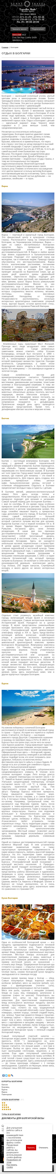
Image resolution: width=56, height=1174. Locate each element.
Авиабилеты (17, 40)
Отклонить (43, 1148)
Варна (4, 1092)
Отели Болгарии (10, 1100)
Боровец (5, 1087)
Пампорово (7, 1094)
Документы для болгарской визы (23, 1118)
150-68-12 (25, 19)
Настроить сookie (12, 1166)
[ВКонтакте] (3, 1075)
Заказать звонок (19, 29)
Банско (5, 1084)
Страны (28, 37)
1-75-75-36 (38, 19)
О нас (14, 37)
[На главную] (28, 4)
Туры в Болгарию (11, 1114)
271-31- (24, 17)
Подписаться (38, 29)
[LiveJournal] (12, 1075)
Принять (31, 1148)
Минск (33, 14)
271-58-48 (38, 17)
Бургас (5, 1089)
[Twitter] (6, 1075)
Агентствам (16, 35)
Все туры (20, 37)
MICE (24, 35)
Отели (34, 37)
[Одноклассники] (9, 1075)
